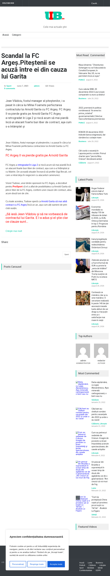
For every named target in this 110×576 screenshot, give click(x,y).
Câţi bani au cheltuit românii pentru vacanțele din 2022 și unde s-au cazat (100, 414)
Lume (94, 488)
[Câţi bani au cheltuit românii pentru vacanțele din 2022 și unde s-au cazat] (83, 414)
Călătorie (82, 163)
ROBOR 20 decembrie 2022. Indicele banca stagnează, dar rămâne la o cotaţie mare (92, 135)
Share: (4, 242)
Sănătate (95, 400)
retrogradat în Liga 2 (28, 165)
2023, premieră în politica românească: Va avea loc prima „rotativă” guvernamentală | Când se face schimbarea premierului (92, 113)
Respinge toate (37, 564)
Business (82, 99)
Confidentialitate (85, 570)
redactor (101, 360)
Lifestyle (95, 198)
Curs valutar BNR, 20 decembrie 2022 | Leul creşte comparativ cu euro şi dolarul (92, 92)
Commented (97, 55)
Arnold (45, 201)
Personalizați (18, 564)
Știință (94, 515)
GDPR (98, 570)
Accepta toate (56, 564)
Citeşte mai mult (14, 231)
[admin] (83, 351)
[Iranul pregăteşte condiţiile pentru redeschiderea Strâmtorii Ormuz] (83, 245)
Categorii (16, 35)
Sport (8, 86)
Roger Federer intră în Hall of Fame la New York (100, 191)
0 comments (9, 88)
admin (37, 86)
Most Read (82, 55)
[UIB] (55, 18)
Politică (82, 80)
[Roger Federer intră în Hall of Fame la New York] (83, 194)
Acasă (5, 35)
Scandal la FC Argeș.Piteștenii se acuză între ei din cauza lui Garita (34, 66)
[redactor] (101, 351)
